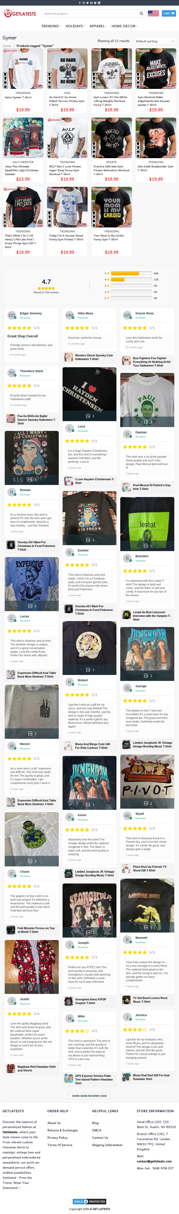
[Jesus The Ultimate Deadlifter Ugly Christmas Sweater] (23, 138)
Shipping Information (107, 1144)
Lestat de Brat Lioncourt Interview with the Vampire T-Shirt (152, 616)
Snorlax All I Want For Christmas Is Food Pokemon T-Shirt (36, 546)
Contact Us (100, 1137)
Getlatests (10, 1131)
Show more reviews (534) (89, 1096)
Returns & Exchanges (62, 1130)
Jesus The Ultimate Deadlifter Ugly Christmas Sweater (21, 170)
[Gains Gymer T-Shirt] (23, 68)
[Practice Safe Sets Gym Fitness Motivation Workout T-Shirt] (111, 138)
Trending (50, 26)
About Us (53, 1122)
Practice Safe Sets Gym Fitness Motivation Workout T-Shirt (111, 170)
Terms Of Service (59, 1144)
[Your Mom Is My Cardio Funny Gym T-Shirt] (111, 207)
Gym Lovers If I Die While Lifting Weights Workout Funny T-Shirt (110, 101)
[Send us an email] (91, 3)
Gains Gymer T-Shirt (18, 97)
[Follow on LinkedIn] (99, 3)
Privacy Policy (57, 1137)
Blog (95, 1122)
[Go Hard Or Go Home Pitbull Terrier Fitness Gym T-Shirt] (67, 68)
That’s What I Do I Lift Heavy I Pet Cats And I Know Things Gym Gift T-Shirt (21, 241)
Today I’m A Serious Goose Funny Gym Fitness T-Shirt (66, 237)
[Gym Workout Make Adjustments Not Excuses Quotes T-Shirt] (156, 68)
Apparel (97, 26)
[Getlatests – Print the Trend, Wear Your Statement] (20, 13)
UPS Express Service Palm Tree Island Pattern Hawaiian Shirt (94, 1079)
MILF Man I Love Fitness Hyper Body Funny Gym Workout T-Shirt (65, 170)
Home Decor (123, 26)
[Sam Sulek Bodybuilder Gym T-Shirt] (156, 138)
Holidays (74, 26)
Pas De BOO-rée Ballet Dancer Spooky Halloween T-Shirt (36, 420)
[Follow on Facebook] (80, 3)
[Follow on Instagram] (84, 3)
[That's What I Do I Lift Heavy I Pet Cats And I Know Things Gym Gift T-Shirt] (23, 207)
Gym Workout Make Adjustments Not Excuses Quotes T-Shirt (154, 101)
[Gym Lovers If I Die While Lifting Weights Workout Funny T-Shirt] (111, 68)
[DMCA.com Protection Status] (89, 1201)
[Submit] (141, 13)
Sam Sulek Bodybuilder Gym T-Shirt (155, 168)
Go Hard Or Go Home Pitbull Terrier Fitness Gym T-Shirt (66, 101)
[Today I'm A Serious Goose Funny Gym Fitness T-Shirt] (67, 207)
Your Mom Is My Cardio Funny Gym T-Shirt (109, 237)
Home (7, 45)
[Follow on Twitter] (87, 3)
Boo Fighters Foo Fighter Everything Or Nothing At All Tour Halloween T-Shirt (151, 362)
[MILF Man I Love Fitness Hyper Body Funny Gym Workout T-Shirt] (67, 138)
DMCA (96, 1130)
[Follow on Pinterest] (95, 3)
